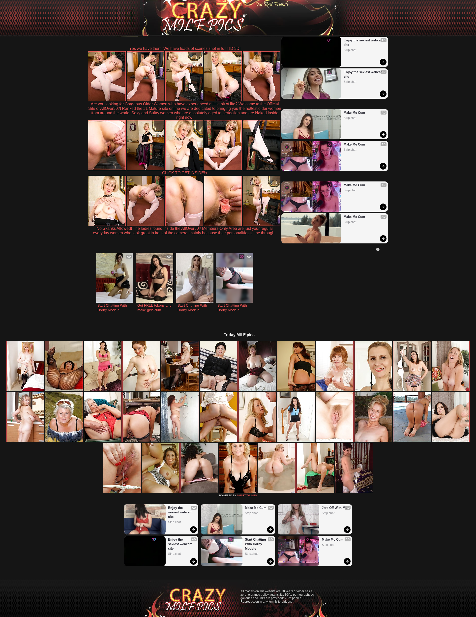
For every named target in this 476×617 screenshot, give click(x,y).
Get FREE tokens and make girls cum (154, 307)
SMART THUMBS (247, 495)
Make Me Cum (354, 113)
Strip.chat (350, 50)
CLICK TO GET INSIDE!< (184, 173)
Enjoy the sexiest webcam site (364, 42)
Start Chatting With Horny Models (112, 307)
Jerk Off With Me (334, 508)
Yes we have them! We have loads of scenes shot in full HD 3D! (184, 48)
